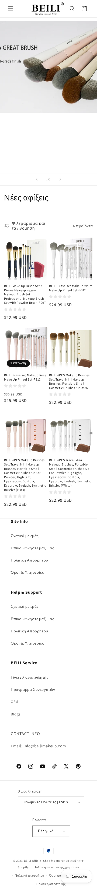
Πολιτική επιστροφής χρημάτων (56, 867)
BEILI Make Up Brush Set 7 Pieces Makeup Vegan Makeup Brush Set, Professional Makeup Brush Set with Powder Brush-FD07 (25, 294)
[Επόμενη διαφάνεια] (60, 179)
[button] (11, 9)
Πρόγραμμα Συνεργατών (33, 689)
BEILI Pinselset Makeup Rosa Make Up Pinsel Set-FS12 (25, 377)
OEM (14, 701)
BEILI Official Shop (37, 861)
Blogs (15, 714)
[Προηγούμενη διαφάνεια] (37, 179)
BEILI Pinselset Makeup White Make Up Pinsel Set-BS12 (71, 288)
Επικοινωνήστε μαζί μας (32, 548)
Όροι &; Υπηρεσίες (27, 572)
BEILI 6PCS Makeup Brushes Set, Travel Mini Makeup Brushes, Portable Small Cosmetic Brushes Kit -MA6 (69, 381)
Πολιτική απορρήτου (29, 875)
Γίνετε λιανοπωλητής (29, 677)
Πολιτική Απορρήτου (29, 560)
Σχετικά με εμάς (25, 535)
